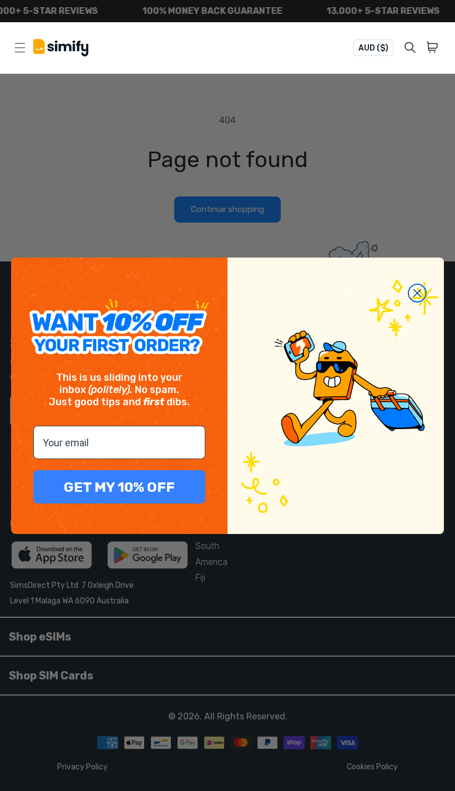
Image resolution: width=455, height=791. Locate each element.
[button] (434, 47)
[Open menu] (20, 47)
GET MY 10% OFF (119, 487)
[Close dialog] (417, 293)
